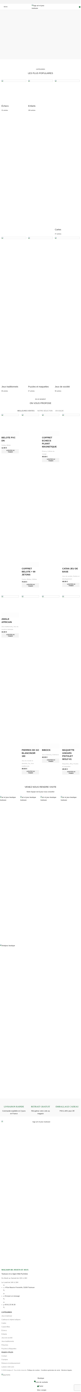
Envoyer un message (12, 1296)
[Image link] (40, 1195)
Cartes (3, 1323)
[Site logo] (40, 7)
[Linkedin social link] (43, 2)
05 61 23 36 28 (10, 1304)
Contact (4, 1356)
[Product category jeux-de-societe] (40, 236)
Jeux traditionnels (7, 1341)
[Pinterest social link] (40, 2)
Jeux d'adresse (6, 1316)
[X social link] (38, 2)
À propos (4, 1359)
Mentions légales (66, 1370)
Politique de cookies (33, 1370)
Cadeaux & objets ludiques (10, 1319)
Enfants (4, 1334)
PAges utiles (7, 1352)
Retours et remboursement (10, 1363)
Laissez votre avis (7, 1367)
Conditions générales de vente (50, 1370)
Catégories (6, 1312)
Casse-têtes (5, 1327)
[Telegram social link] (45, 2)
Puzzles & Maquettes (8, 1348)
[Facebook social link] (36, 2)
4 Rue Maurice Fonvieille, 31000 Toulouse (20, 1287)
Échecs (4, 1330)
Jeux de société (6, 1338)
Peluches (4, 1345)
